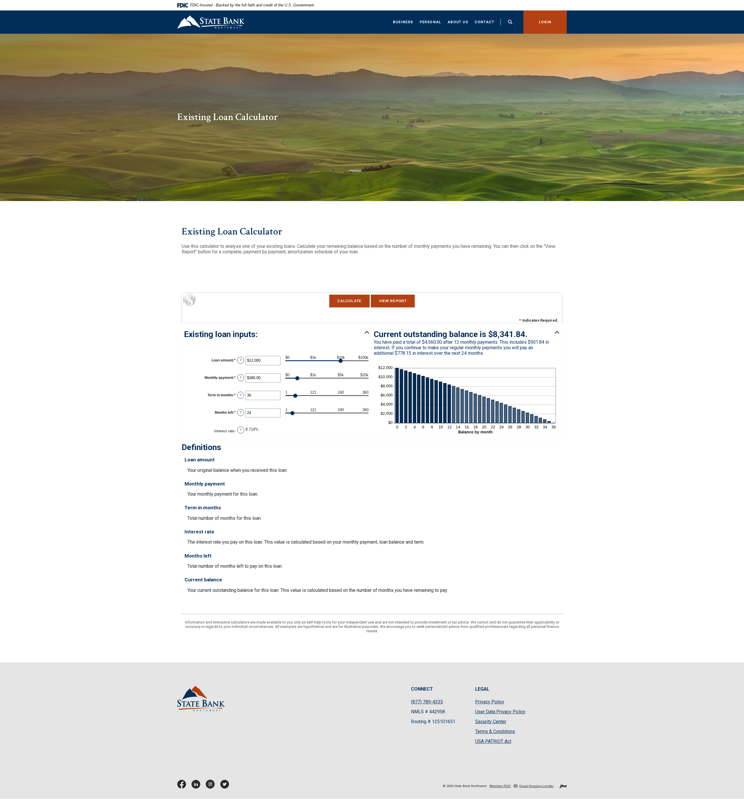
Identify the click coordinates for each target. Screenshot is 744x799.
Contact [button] (484, 22)
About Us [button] (458, 22)
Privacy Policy (489, 702)
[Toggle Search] (510, 21)
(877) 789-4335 (427, 702)
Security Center (490, 721)
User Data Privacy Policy (500, 712)
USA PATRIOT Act (493, 741)
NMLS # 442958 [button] (428, 711)
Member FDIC (500, 786)
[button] (277, 334)
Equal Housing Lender (536, 786)
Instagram (211, 786)
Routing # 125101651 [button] (433, 721)
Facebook (183, 786)
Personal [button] (430, 22)
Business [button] (403, 22)
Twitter (225, 786)
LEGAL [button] (482, 689)
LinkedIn (197, 786)
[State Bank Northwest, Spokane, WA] (211, 22)
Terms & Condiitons (495, 731)
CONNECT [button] (422, 689)
